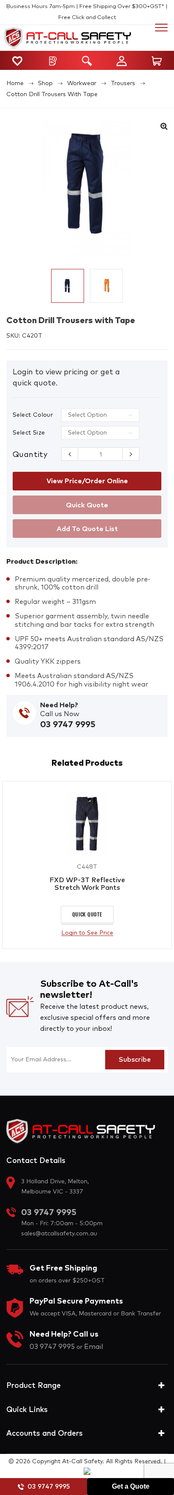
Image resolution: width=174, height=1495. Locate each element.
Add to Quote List (87, 529)
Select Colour (33, 415)
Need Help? (59, 705)
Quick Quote (87, 914)
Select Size (29, 433)
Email (93, 1346)
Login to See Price (87, 933)
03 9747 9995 (48, 1487)
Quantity (30, 455)
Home (15, 83)
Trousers (123, 83)
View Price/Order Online (87, 481)
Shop (45, 83)
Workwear (81, 83)
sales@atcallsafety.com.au (59, 1234)
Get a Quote (131, 1486)
